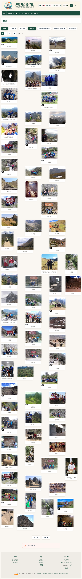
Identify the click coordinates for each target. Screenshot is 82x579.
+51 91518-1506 (67, 563)
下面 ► (46, 537)
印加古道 (13, 28)
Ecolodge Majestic (44, 28)
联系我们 (66, 560)
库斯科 (4, 28)
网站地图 (39, 573)
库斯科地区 (72, 28)
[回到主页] (4, 13)
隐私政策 (50, 573)
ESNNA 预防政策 (63, 573)
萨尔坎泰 (22, 28)
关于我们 (41, 562)
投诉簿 (66, 568)
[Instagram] (41, 565)
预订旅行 (15, 562)
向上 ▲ (36, 537)
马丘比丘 (32, 28)
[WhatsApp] (43, 565)
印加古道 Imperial (59, 28)
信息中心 (41, 560)
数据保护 (56, 573)
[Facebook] (39, 565)
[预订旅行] (76, 5)
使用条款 (45, 573)
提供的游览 (15, 560)
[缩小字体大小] (67, 5)
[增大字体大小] (64, 5)
